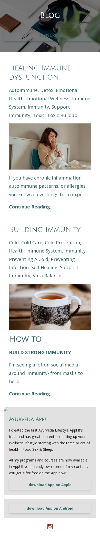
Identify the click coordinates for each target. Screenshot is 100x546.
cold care (31, 242)
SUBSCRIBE (50, 35)
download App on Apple (50, 484)
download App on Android (50, 508)
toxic (39, 115)
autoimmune (23, 90)
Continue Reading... (31, 207)
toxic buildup (62, 115)
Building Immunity (45, 230)
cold (14, 242)
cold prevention (62, 242)
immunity (38, 107)
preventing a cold (28, 259)
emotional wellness (47, 99)
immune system (44, 251)
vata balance (47, 275)
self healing (44, 267)
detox (46, 90)
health (16, 251)
